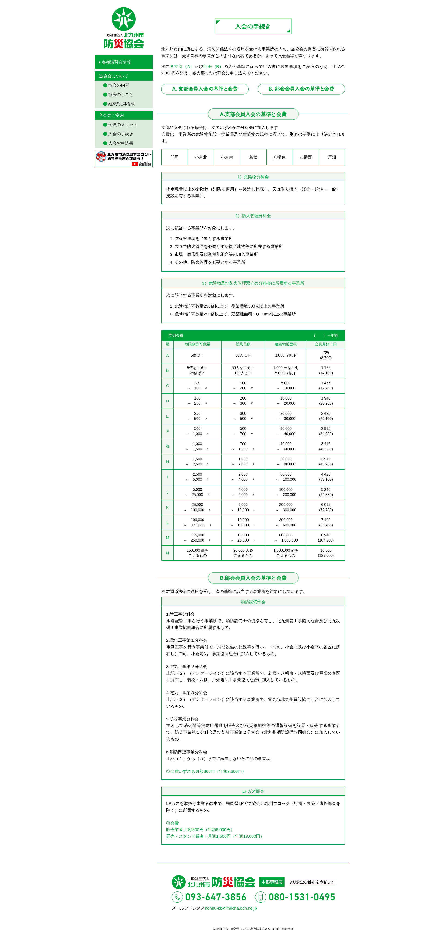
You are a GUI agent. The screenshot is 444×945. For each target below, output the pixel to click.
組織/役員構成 (121, 104)
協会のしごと (120, 94)
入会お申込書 (120, 143)
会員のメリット (123, 124)
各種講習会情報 (116, 62)
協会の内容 (118, 85)
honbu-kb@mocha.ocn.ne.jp (231, 908)
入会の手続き (120, 134)
